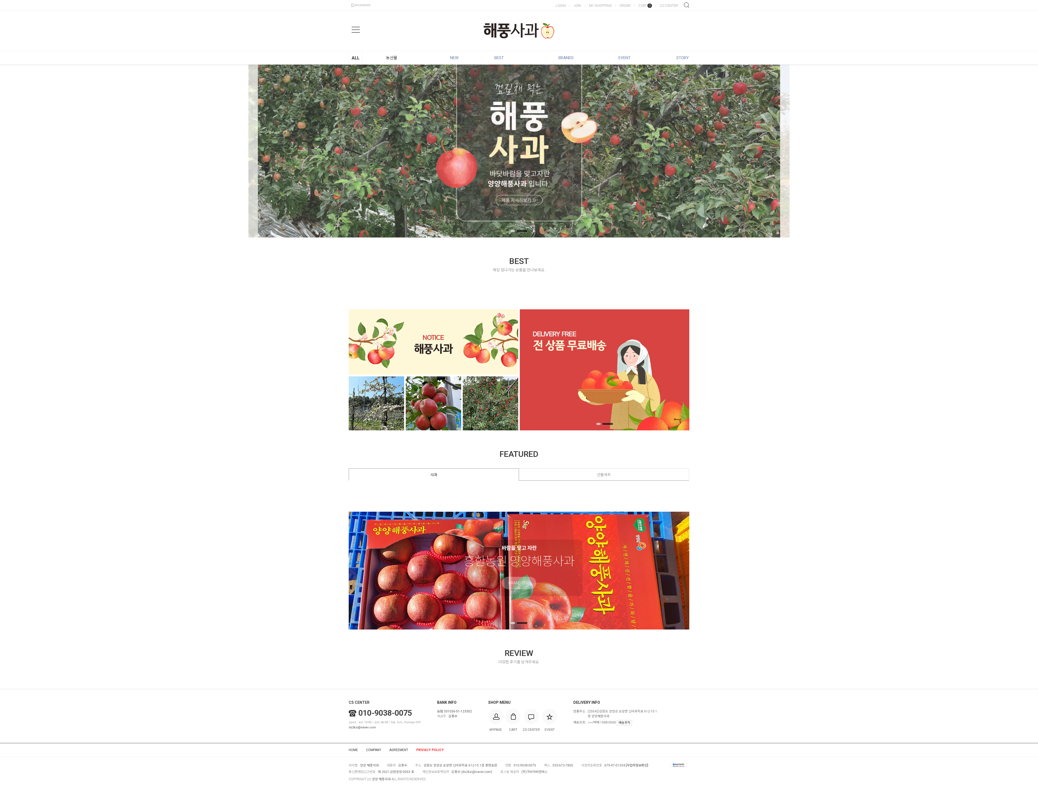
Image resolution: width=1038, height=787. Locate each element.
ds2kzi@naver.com (362, 727)
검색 (686, 5)
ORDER (625, 6)
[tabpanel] (519, 151)
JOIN (577, 6)
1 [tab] (513, 231)
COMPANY (373, 750)
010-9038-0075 (385, 713)
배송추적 (624, 723)
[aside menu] (356, 30)
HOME (353, 750)
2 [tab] (522, 231)
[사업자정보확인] (637, 765)
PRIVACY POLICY (430, 750)
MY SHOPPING (600, 6)
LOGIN (561, 6)
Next (1026, 151)
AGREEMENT (398, 750)
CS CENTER (669, 6)
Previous (12, 151)
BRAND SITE (519, 583)
